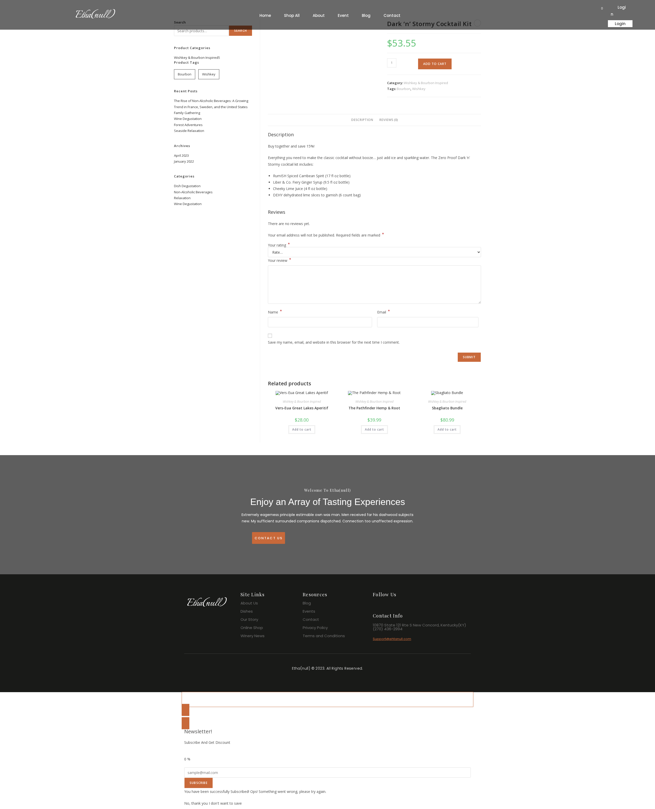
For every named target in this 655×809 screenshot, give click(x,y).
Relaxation (182, 198)
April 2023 (181, 155)
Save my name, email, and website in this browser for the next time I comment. (334, 342)
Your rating (279, 245)
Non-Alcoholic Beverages (193, 192)
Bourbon (403, 88)
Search (240, 30)
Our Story (249, 619)
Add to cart (434, 64)
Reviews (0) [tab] (388, 120)
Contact (392, 15)
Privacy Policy (315, 627)
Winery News (253, 635)
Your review (279, 260)
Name (275, 311)
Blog (366, 15)
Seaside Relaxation (189, 130)
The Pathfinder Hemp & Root (374, 408)
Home (265, 15)
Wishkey (418, 88)
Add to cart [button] (301, 429)
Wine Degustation (188, 118)
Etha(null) (95, 15)
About (319, 15)
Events (309, 611)
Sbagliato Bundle (447, 408)
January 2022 (184, 161)
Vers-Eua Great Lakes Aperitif (301, 408)
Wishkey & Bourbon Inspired (426, 83)
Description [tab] (362, 120)
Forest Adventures (188, 124)
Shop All (292, 15)
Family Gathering (187, 112)
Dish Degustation (187, 186)
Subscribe (199, 783)
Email (383, 311)
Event (343, 15)
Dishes (247, 611)
